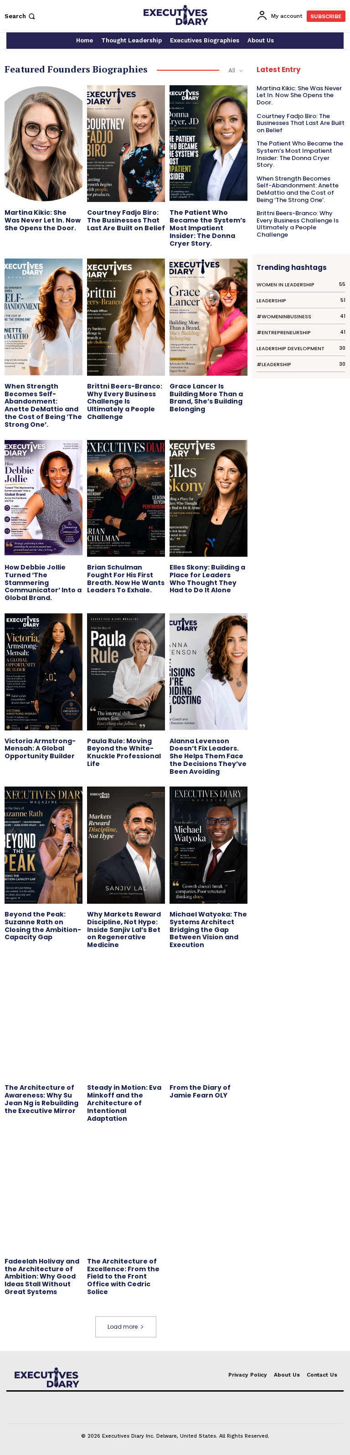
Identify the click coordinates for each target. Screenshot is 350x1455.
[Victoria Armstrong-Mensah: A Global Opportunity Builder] (43, 671)
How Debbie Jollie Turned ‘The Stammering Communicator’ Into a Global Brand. (43, 582)
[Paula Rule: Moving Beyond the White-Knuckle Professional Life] (126, 671)
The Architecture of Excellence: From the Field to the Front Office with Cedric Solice (123, 1276)
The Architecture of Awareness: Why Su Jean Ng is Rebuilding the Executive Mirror (41, 1099)
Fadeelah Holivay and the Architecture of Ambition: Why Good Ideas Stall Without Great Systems (42, 1276)
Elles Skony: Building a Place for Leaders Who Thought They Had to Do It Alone (207, 579)
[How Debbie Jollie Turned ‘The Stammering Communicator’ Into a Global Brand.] (43, 498)
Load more (123, 1327)
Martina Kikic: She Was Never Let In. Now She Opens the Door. (43, 220)
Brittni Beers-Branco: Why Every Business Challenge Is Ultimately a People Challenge (124, 401)
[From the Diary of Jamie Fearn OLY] (208, 1018)
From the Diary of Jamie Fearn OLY (200, 1091)
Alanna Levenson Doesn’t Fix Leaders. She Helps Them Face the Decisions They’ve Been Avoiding (208, 756)
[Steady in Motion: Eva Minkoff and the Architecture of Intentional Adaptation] (126, 1018)
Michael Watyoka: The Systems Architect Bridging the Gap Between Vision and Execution (208, 929)
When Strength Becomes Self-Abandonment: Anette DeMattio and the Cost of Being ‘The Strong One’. (43, 405)
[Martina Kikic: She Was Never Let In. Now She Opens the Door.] (43, 143)
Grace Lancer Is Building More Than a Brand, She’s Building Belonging (206, 398)
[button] (21, 16)
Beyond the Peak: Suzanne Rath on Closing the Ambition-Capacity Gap (43, 926)
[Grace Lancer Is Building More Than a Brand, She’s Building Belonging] (208, 317)
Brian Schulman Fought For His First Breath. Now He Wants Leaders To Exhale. (126, 579)
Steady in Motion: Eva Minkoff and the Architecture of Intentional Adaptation (124, 1103)
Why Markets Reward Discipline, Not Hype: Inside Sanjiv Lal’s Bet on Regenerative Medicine (124, 929)
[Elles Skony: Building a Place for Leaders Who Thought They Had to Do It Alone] (208, 498)
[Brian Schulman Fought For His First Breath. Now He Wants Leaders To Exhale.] (126, 498)
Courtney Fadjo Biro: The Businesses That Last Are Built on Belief (126, 220)
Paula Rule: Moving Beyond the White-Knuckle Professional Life (124, 752)
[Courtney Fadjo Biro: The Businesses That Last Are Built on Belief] (126, 143)
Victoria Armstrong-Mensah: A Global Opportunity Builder (40, 748)
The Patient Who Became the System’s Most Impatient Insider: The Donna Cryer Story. (208, 228)
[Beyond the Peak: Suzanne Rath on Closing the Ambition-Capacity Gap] (43, 845)
